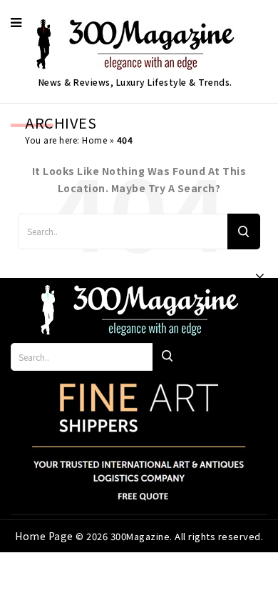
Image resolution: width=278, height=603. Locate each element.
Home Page (45, 536)
